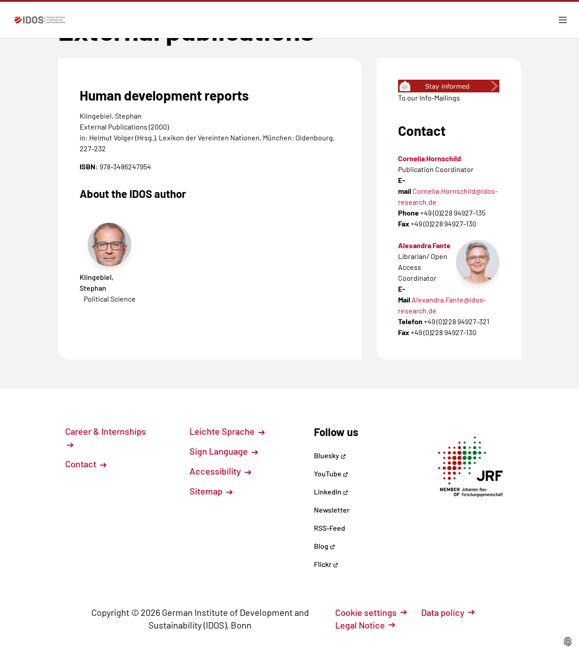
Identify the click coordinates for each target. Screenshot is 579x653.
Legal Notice (360, 624)
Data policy (443, 612)
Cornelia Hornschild (429, 158)
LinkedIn (328, 491)
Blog (322, 546)
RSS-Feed (329, 527)
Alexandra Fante (424, 245)
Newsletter (332, 509)
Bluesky (327, 455)
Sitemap (207, 490)
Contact (81, 463)
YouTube (328, 473)
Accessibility (216, 471)
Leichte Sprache (223, 431)
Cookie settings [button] (366, 612)
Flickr (323, 564)
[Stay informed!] (448, 86)
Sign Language (220, 451)
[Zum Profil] (477, 261)
